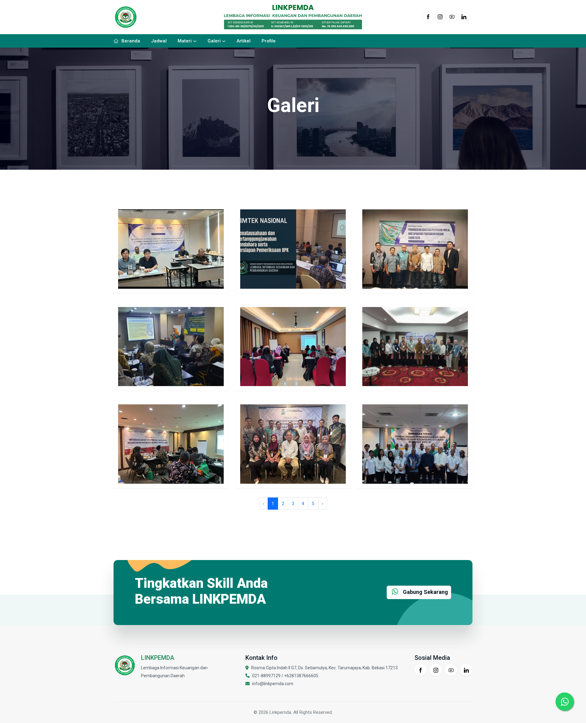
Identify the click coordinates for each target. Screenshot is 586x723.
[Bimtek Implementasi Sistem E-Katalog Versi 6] (415, 346)
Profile (269, 41)
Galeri (214, 41)
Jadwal (159, 41)
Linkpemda (280, 712)
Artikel (244, 41)
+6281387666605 (301, 675)
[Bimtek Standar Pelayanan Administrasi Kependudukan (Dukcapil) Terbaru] (293, 346)
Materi (185, 41)
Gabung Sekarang (425, 592)
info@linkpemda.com (272, 683)
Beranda (130, 41)
